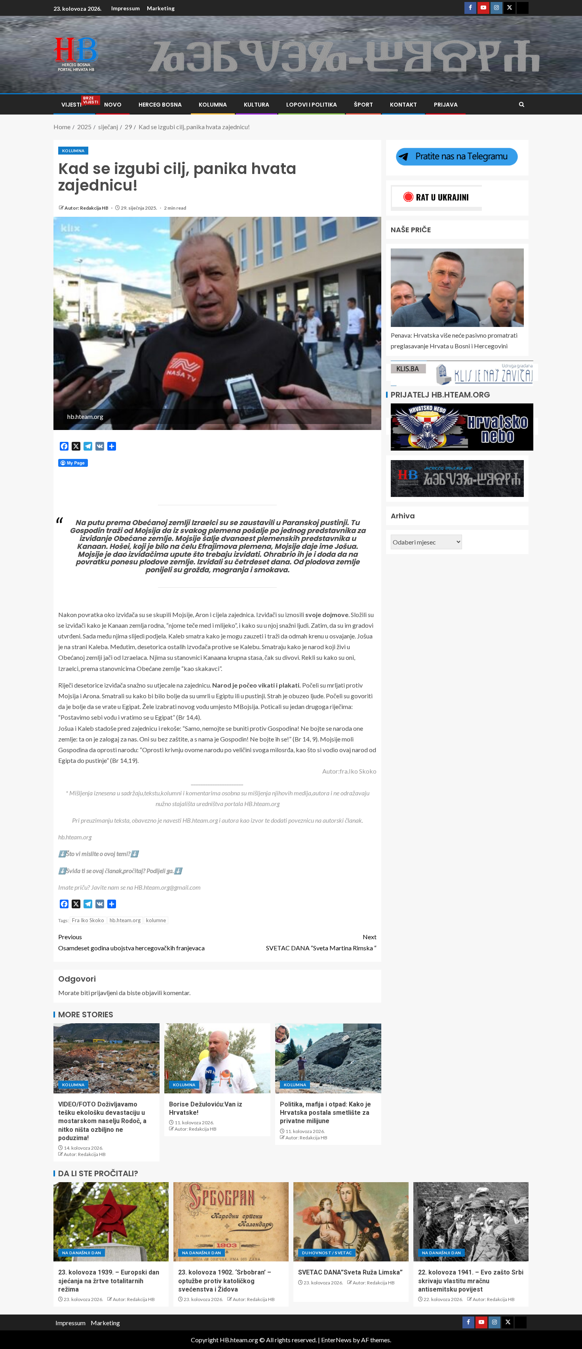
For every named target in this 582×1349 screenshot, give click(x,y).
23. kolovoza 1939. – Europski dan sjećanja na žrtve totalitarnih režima (108, 1281)
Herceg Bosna (160, 105)
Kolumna (213, 105)
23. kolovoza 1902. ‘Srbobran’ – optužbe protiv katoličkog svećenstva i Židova (224, 1281)
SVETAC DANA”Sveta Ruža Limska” (350, 1272)
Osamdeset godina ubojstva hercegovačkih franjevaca (131, 942)
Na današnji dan (81, 1252)
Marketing (161, 8)
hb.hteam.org (125, 920)
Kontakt (403, 105)
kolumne (156, 920)
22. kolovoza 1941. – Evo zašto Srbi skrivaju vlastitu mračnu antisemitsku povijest (470, 1281)
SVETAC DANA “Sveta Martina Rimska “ (321, 942)
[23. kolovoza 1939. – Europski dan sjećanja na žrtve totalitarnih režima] (111, 1221)
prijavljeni (104, 992)
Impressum (125, 8)
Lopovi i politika (311, 105)
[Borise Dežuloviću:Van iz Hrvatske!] (217, 1058)
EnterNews (336, 1339)
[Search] (522, 104)
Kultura (256, 105)
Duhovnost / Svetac (327, 1252)
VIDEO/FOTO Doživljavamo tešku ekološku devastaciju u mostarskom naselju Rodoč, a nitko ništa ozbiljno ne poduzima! (102, 1121)
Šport (363, 105)
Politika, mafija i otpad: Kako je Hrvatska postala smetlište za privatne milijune (325, 1113)
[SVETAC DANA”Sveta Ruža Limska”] (351, 1221)
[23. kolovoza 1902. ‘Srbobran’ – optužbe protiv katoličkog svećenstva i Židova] (231, 1221)
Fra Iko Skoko (88, 920)
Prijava (446, 105)
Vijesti (74, 105)
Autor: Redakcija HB (87, 208)
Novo (113, 105)
